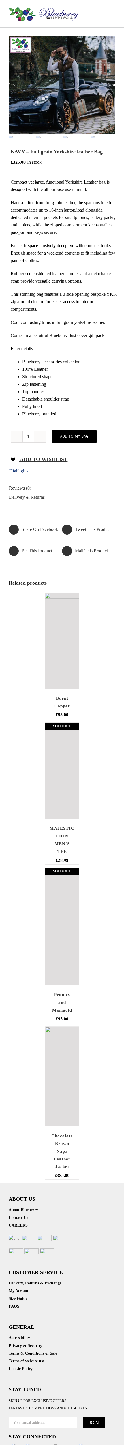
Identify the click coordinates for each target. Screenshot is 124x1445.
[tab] (62, 472)
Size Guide (18, 1298)
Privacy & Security (25, 1345)
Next (111, 85)
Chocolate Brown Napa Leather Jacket (62, 1151)
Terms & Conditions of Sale (33, 1353)
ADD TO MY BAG (74, 436)
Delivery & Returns (27, 497)
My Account (19, 1291)
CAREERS (18, 1225)
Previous (13, 85)
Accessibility (19, 1338)
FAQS (14, 1306)
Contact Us (18, 1217)
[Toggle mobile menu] (113, 9)
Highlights (18, 470)
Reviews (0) (20, 488)
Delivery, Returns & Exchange (35, 1283)
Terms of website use (26, 1361)
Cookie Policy (21, 1369)
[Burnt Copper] (62, 641)
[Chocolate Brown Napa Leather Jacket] (62, 1076)
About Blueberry (23, 1210)
